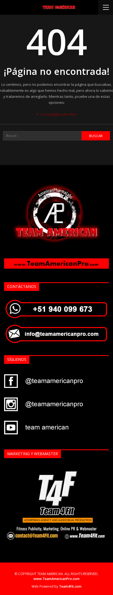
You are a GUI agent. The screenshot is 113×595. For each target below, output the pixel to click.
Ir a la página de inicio (58, 114)
